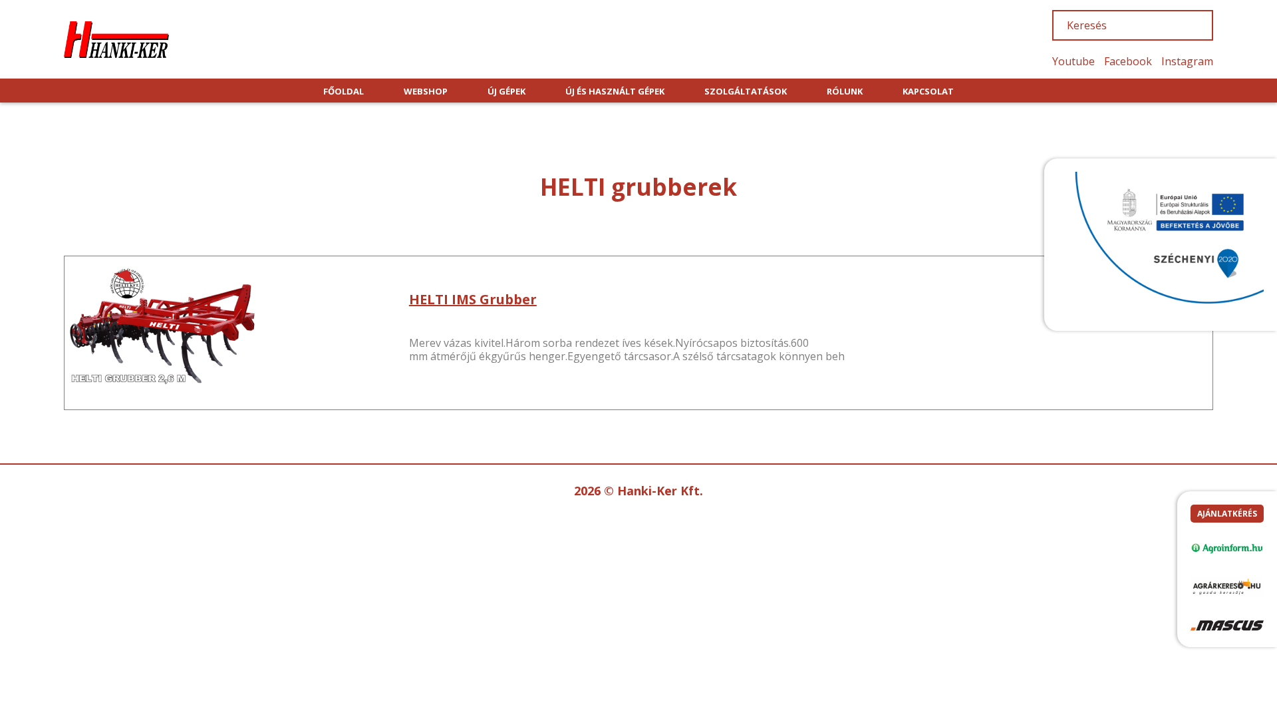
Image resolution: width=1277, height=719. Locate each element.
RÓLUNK (845, 91)
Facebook (1128, 61)
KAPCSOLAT (928, 91)
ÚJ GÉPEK (506, 91)
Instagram (1187, 61)
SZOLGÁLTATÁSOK (745, 91)
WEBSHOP (426, 91)
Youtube (1073, 61)
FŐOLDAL (343, 91)
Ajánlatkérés (1227, 513)
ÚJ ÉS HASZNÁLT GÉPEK (614, 91)
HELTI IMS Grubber (473, 299)
